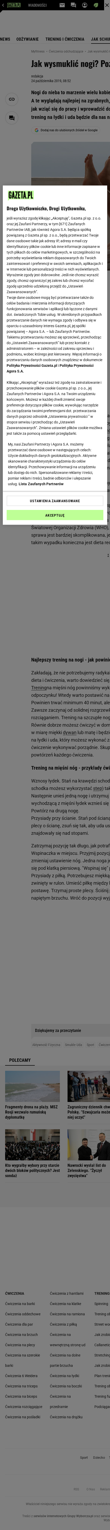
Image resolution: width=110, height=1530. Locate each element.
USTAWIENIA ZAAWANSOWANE (55, 501)
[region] (55, 355)
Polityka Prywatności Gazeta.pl (32, 365)
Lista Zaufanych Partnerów (41, 484)
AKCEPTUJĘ (54, 515)
